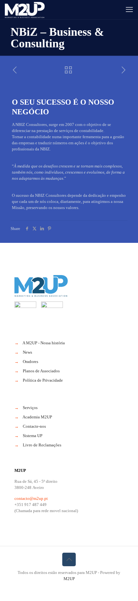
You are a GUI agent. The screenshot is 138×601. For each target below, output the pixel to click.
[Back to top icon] (69, 559)
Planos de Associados (41, 370)
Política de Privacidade (43, 380)
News (27, 352)
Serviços (30, 407)
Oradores (30, 361)
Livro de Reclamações (42, 445)
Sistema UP (32, 435)
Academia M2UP (37, 417)
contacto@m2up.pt (31, 498)
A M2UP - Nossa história (43, 342)
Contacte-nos (34, 426)
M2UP (69, 578)
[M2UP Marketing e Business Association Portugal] (25, 10)
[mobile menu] (129, 9)
